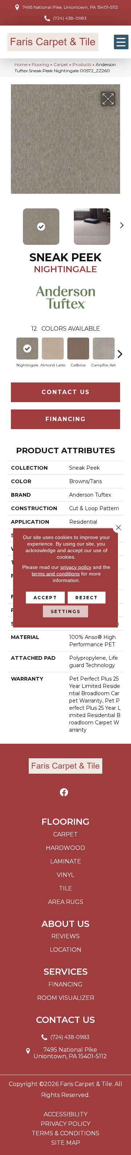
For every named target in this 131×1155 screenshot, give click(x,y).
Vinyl (65, 874)
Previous (11, 223)
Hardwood (65, 847)
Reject (86, 597)
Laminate (65, 861)
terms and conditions (56, 573)
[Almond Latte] (53, 348)
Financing (65, 419)
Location (66, 949)
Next (120, 223)
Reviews (65, 936)
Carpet (60, 64)
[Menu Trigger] (121, 42)
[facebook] (64, 792)
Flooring (40, 64)
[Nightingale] (27, 348)
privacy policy (75, 567)
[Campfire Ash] (103, 348)
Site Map (65, 1143)
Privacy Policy (65, 1124)
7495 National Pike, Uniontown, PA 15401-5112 (70, 7)
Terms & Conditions (65, 1133)
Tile (65, 888)
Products (81, 64)
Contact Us (65, 392)
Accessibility (65, 1114)
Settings (65, 611)
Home (21, 64)
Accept (45, 597)
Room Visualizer (65, 997)
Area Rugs (65, 901)
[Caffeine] (78, 348)
